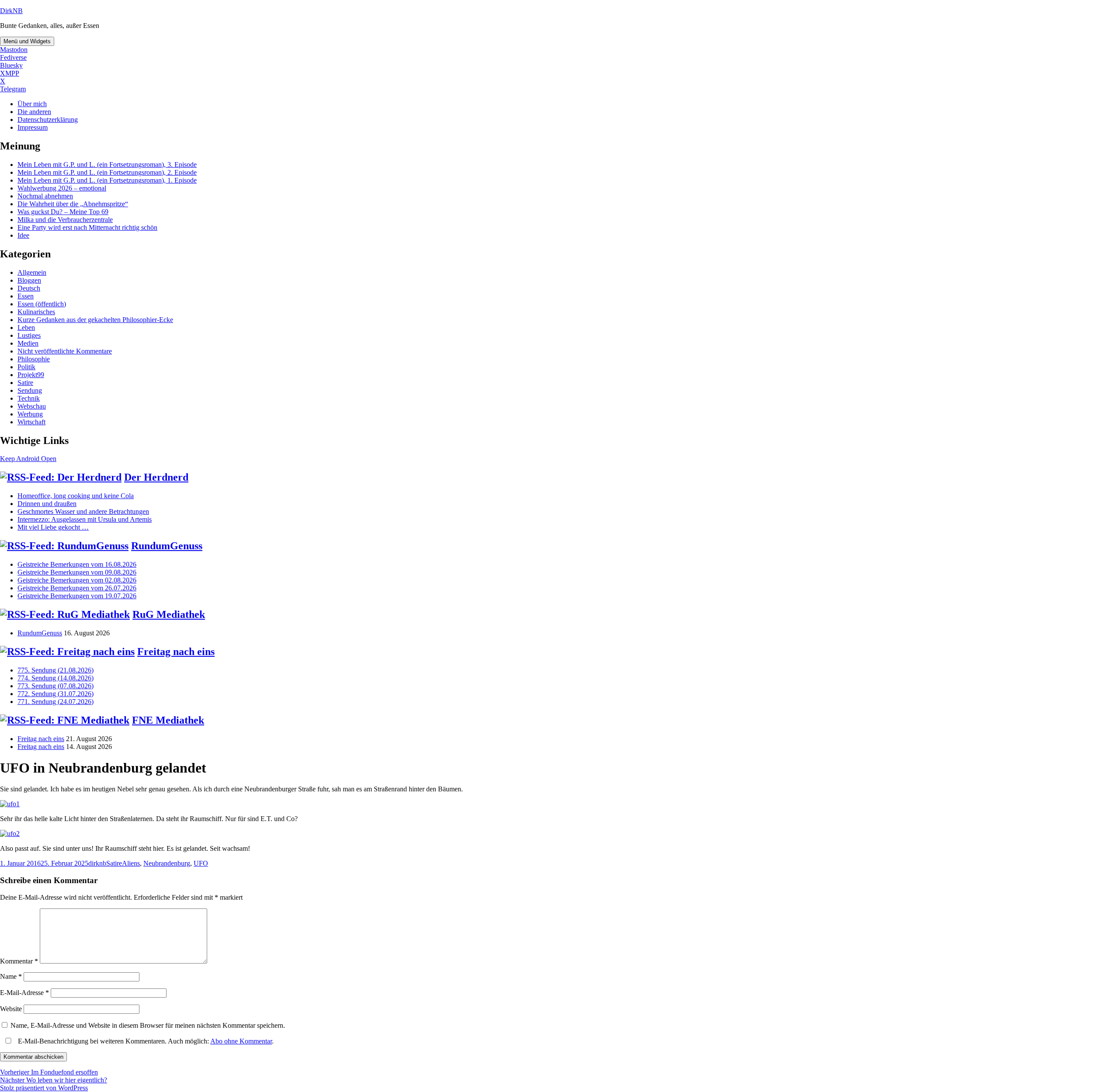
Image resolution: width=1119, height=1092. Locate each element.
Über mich (32, 103)
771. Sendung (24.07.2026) (55, 701)
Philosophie (33, 359)
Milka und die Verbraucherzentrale (65, 219)
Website (11, 1008)
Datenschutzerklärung (47, 119)
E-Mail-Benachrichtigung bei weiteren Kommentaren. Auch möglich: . (145, 1041)
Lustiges (29, 335)
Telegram (13, 89)
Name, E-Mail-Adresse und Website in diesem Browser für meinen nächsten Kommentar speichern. (147, 1025)
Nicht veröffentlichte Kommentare (64, 351)
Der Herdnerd (156, 477)
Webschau (31, 406)
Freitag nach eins (176, 651)
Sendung (29, 390)
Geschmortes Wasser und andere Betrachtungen (83, 511)
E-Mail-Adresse (24, 992)
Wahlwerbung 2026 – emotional (61, 188)
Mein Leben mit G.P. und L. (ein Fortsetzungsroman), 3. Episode (107, 164)
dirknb (97, 863)
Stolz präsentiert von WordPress (44, 1088)
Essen (25, 296)
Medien (27, 343)
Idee (23, 235)
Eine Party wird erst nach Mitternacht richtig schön (87, 227)
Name (11, 976)
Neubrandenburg (166, 863)
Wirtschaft (31, 422)
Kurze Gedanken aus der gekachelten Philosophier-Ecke (95, 319)
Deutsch (28, 288)
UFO (201, 863)
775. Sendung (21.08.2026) (55, 670)
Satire (25, 382)
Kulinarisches (36, 311)
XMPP (9, 73)
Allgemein (31, 272)
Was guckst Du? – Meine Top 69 (62, 211)
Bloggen (29, 280)
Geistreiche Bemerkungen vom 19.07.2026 (76, 596)
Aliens (131, 863)
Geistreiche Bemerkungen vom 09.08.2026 (76, 572)
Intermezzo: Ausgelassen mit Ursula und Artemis (84, 519)
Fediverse (13, 57)
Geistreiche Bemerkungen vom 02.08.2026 (76, 580)
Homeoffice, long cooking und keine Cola (75, 495)
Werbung (30, 414)
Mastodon (14, 49)
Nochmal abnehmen (45, 196)
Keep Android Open (28, 458)
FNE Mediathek (168, 720)
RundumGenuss (166, 545)
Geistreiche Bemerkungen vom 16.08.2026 (76, 564)
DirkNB (11, 10)
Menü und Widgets (27, 41)
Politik (26, 367)
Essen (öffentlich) (41, 304)
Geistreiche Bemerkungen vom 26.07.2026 (76, 588)
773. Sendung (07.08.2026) (55, 686)
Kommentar (19, 961)
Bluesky (11, 65)
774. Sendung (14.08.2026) (55, 678)
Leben (26, 327)
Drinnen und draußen (46, 503)
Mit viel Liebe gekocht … (53, 527)
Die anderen (34, 111)
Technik (28, 398)
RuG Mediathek (168, 614)
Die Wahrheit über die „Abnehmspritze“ (72, 204)
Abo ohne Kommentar (241, 1041)
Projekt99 (30, 374)
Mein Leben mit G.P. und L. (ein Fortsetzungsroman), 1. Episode (107, 180)
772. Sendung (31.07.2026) (55, 693)
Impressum (32, 127)
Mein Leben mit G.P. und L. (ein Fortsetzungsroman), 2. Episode (107, 172)
